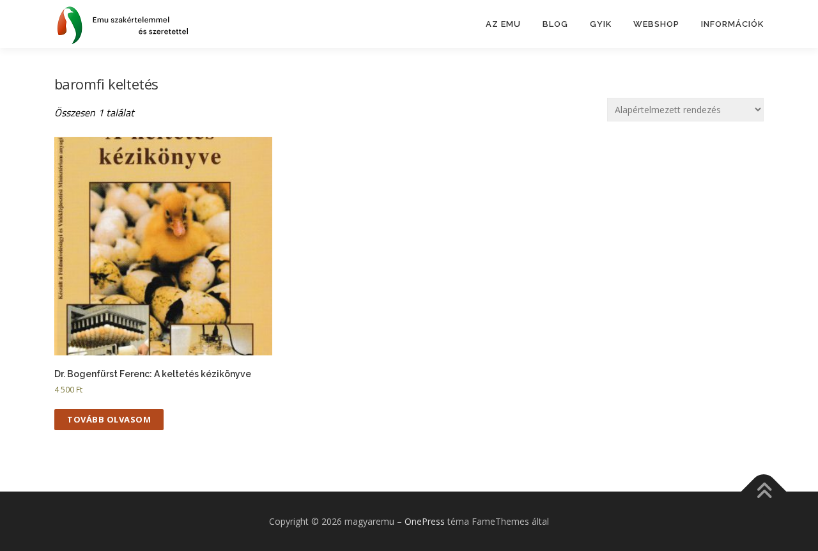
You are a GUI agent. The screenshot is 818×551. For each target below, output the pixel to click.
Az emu (503, 24)
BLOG (555, 24)
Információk (732, 24)
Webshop (656, 24)
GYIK (601, 24)
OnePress (425, 521)
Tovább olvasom (109, 419)
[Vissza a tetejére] (764, 491)
